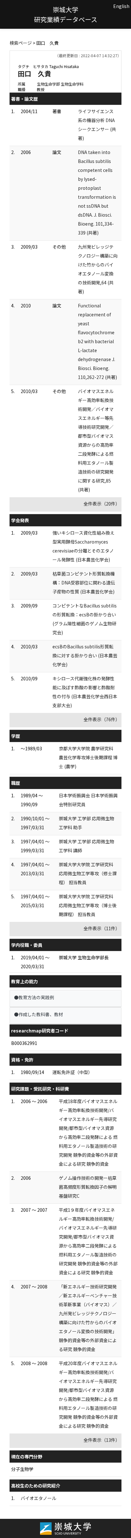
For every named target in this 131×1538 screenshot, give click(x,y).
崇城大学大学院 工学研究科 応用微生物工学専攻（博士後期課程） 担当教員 (88, 905)
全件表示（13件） (102, 1440)
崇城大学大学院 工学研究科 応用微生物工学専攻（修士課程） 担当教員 (88, 873)
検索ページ (21, 43)
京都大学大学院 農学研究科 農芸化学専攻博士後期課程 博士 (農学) (88, 757)
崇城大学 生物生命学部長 (84, 957)
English (121, 6)
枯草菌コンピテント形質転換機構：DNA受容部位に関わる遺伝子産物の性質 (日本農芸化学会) (83, 582)
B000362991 (24, 1043)
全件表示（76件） (102, 719)
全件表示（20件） (102, 503)
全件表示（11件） (102, 928)
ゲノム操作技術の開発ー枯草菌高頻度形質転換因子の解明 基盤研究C (88, 1187)
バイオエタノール (38, 1498)
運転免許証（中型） (72, 1072)
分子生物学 (22, 1469)
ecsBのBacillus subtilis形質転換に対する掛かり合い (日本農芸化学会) (84, 655)
